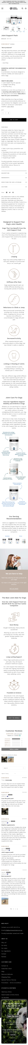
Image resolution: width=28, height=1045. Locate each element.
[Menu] (2, 8)
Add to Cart (14, 119)
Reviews (3, 956)
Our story (4, 945)
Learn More (10, 106)
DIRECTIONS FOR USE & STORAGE (11, 182)
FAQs (2, 971)
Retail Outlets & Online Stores (10, 994)
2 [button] (13, 909)
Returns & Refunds (7, 974)
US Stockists (5, 997)
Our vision (4, 948)
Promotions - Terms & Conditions (11, 982)
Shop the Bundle (14, 718)
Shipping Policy (5, 977)
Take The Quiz (13, 1016)
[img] (5, 777)
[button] (5, 44)
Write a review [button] (14, 749)
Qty (2, 110)
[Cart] (25, 8)
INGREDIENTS (5, 177)
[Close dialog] (25, 1001)
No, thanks (13, 1037)
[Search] (22, 8)
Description (5, 173)
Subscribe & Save (6, 968)
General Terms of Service (8, 980)
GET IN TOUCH (14, 588)
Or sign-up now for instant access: (12, 1029)
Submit (13, 1034)
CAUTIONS (4, 186)
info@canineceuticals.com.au (13, 930)
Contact (3, 954)
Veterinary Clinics (6, 992)
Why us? (3, 942)
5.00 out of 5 (18, 733)
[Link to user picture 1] (4, 811)
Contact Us (4, 966)
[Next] (26, 29)
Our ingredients (6, 951)
